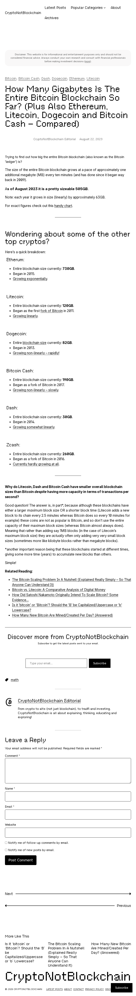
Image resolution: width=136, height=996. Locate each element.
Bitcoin (10, 78)
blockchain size (34, 343)
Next (9, 893)
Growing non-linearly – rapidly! (36, 353)
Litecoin (93, 78)
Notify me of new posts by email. (31, 850)
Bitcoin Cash (28, 78)
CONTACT (78, 989)
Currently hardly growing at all (36, 464)
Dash (45, 78)
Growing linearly (25, 316)
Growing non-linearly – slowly (35, 390)
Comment (12, 756)
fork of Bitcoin (52, 311)
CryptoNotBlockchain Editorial (49, 700)
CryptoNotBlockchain (23, 12)
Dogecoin (59, 78)
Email (9, 807)
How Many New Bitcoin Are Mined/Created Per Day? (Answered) (62, 615)
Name (10, 788)
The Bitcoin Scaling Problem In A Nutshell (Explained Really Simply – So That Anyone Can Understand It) (66, 954)
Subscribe (99, 663)
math (15, 680)
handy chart (63, 206)
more (87, 61)
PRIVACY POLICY (94, 989)
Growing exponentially (30, 279)
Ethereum (77, 78)
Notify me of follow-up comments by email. (38, 843)
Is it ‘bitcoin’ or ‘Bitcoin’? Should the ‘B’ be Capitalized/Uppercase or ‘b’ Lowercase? (25, 952)
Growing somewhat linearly (33, 427)
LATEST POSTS (54, 989)
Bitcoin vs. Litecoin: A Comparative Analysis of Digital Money (58, 590)
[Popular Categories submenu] (105, 8)
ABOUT (68, 989)
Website (10, 825)
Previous (124, 905)
